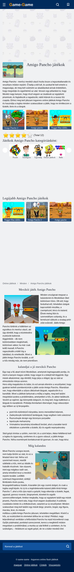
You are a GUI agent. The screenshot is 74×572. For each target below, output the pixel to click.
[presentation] (5, 150)
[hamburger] (4, 4)
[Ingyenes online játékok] (21, 4)
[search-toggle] (57, 4)
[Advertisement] (32, 35)
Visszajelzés (54, 565)
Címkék (43, 565)
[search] (67, 546)
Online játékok (31, 565)
